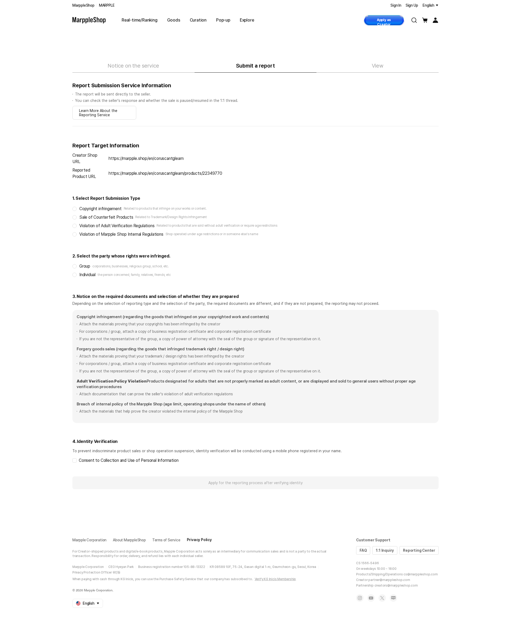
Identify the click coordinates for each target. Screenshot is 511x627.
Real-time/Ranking (140, 20)
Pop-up (223, 20)
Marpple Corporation (89, 540)
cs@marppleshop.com (420, 574)
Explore (247, 20)
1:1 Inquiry (385, 550)
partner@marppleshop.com (389, 580)
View (378, 66)
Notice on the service (133, 66)
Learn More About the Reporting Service (98, 113)
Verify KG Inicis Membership (275, 579)
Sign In (395, 5)
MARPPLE (107, 5)
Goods (173, 20)
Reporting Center (419, 550)
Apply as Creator (384, 22)
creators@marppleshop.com (396, 585)
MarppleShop (83, 5)
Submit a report (255, 66)
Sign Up (412, 5)
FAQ (363, 550)
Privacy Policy (199, 540)
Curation (198, 20)
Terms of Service (166, 540)
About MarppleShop (129, 540)
